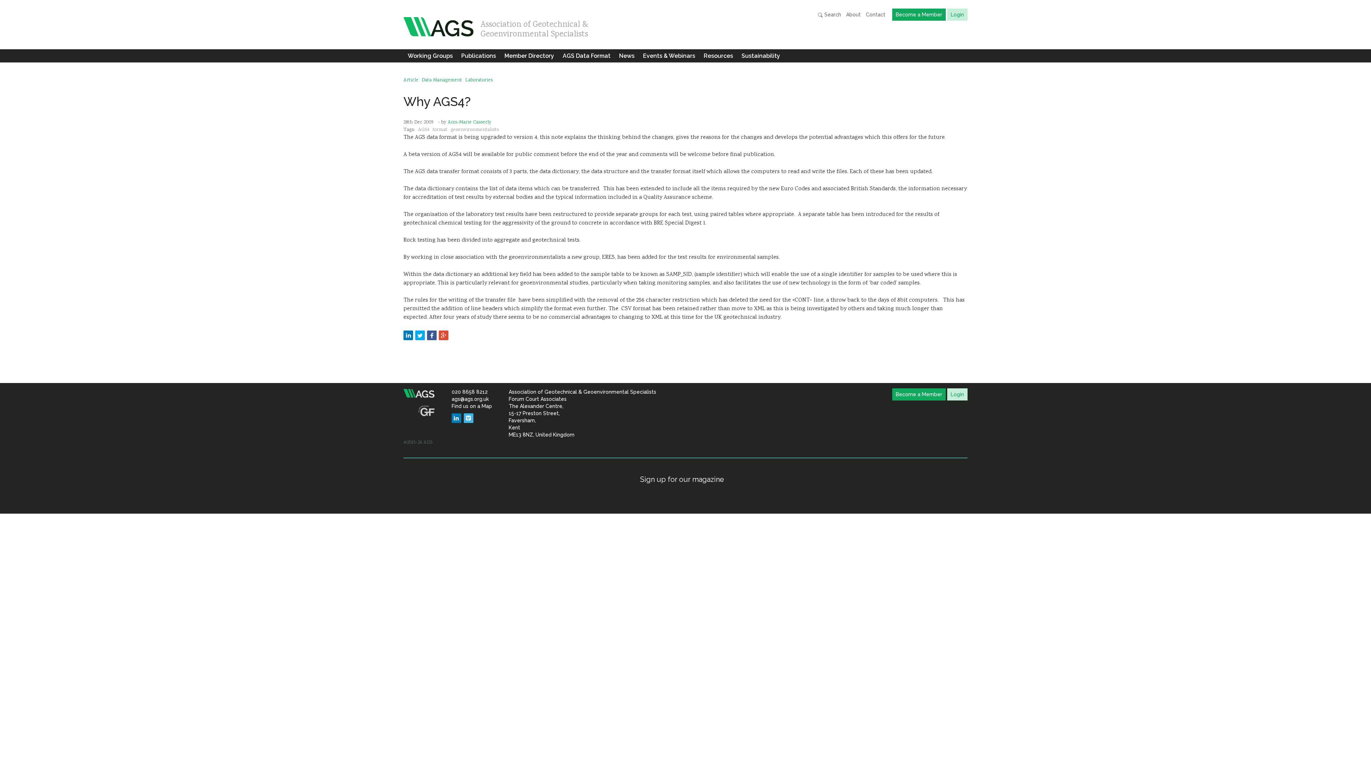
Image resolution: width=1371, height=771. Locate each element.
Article (410, 80)
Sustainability (761, 55)
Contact (875, 14)
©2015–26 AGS (417, 442)
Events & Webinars (669, 55)
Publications (478, 55)
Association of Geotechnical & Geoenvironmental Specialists (534, 27)
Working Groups (430, 55)
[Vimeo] (468, 418)
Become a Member (919, 14)
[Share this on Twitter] (420, 335)
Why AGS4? (437, 101)
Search (832, 14)
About (853, 14)
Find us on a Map (472, 406)
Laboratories (479, 80)
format (439, 129)
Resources (718, 55)
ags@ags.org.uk (470, 399)
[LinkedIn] (456, 418)
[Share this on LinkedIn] (408, 335)
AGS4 (423, 129)
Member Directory (529, 55)
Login (957, 14)
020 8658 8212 (470, 392)
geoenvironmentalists (475, 129)
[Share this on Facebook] (432, 335)
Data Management (442, 80)
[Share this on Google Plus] (443, 335)
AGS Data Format (587, 55)
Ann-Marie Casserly (469, 122)
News (626, 55)
